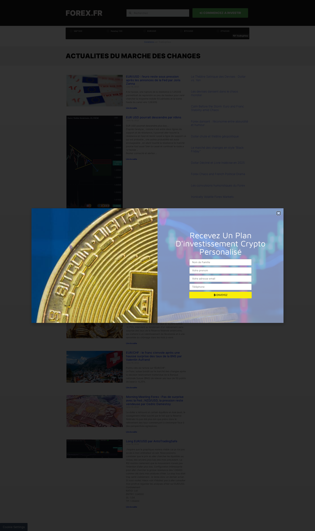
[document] (157, 265)
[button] (278, 213)
